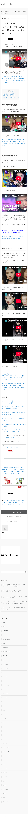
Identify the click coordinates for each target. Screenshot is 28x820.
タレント (5, 726)
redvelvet (8, 500)
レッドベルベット (16, 504)
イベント (5, 676)
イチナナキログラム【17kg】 (12, 437)
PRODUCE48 (6, 639)
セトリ (5, 714)
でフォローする (15, 516)
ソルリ (5, 718)
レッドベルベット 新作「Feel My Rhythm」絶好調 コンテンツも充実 (15, 596)
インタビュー (6, 685)
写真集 (5, 768)
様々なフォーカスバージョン (11, 97)
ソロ (4, 722)
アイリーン (14, 500)
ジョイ (5, 706)
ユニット (8, 504)
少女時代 (5, 776)
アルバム (5, 664)
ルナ (4, 764)
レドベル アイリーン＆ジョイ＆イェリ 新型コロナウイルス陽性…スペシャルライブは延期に (15, 602)
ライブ (5, 760)
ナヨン (5, 743)
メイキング (6, 756)
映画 (4, 785)
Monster (6, 502)
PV (4, 500)
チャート (5, 731)
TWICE (5, 655)
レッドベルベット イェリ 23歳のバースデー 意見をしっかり (14, 608)
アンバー (5, 668)
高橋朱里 (5, 801)
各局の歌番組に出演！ (9, 95)
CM (4, 622)
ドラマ (5, 739)
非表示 (12, 91)
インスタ (5, 681)
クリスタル (6, 701)
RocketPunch (6, 651)
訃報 (4, 797)
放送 (23, 500)
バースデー (6, 747)
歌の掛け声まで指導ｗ (9, 94)
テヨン (5, 735)
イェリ (5, 672)
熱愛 (4, 793)
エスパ (5, 697)
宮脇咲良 (5, 772)
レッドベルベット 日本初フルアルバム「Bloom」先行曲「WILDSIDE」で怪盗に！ (15, 585)
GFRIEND (5, 630)
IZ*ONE (5, 635)
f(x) (4, 626)
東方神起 (5, 789)
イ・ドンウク (6, 689)
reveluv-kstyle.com (8, 4)
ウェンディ (6, 693)
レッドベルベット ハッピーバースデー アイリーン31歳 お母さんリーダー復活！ (14, 591)
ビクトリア (6, 751)
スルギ (20, 500)
